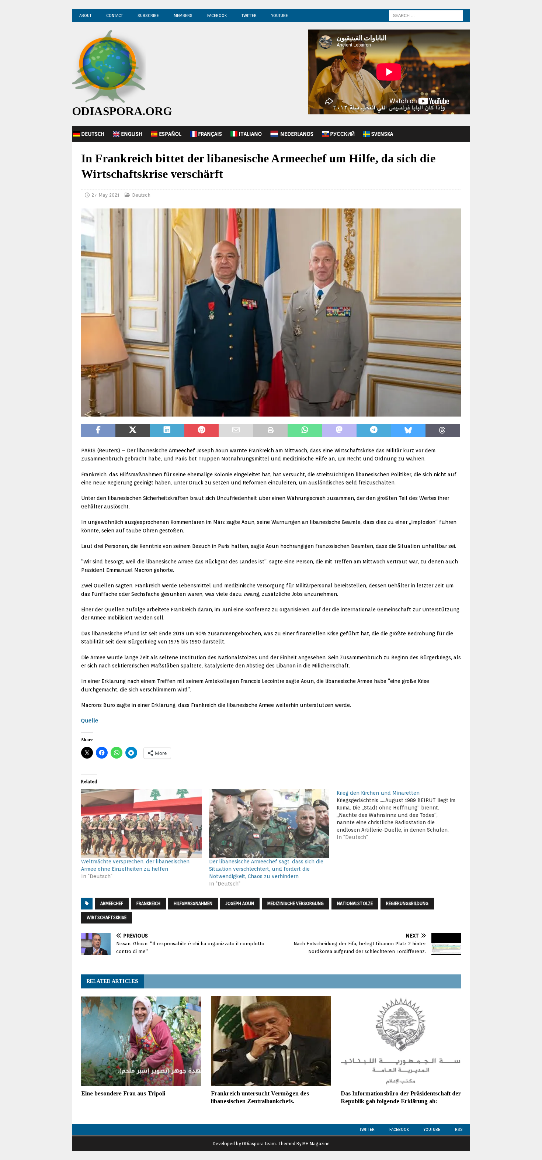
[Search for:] (426, 15)
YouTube (279, 15)
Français (210, 134)
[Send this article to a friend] (236, 430)
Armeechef (111, 903)
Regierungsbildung (407, 903)
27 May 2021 (105, 195)
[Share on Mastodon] (339, 430)
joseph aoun (240, 903)
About (85, 15)
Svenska (382, 134)
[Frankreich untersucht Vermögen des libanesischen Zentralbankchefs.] (271, 1041)
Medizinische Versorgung (295, 903)
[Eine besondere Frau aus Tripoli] (141, 1041)
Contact (114, 15)
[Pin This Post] (201, 430)
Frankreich (148, 903)
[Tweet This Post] (132, 430)
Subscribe (148, 15)
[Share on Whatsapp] (305, 430)
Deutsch (92, 134)
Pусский (342, 134)
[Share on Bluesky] (408, 430)
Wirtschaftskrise (106, 917)
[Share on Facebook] (98, 430)
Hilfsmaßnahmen (193, 903)
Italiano (250, 134)
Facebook (217, 15)
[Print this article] (270, 430)
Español (170, 134)
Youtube (432, 1129)
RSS (459, 1129)
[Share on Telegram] (374, 430)
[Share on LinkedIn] (167, 430)
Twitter (249, 15)
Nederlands (296, 134)
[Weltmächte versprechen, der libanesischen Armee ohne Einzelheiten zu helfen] (141, 823)
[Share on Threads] (442, 430)
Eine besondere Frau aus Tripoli (123, 1093)
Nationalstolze (355, 903)
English (131, 134)
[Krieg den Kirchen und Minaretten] (401, 815)
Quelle (89, 721)
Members (183, 15)
